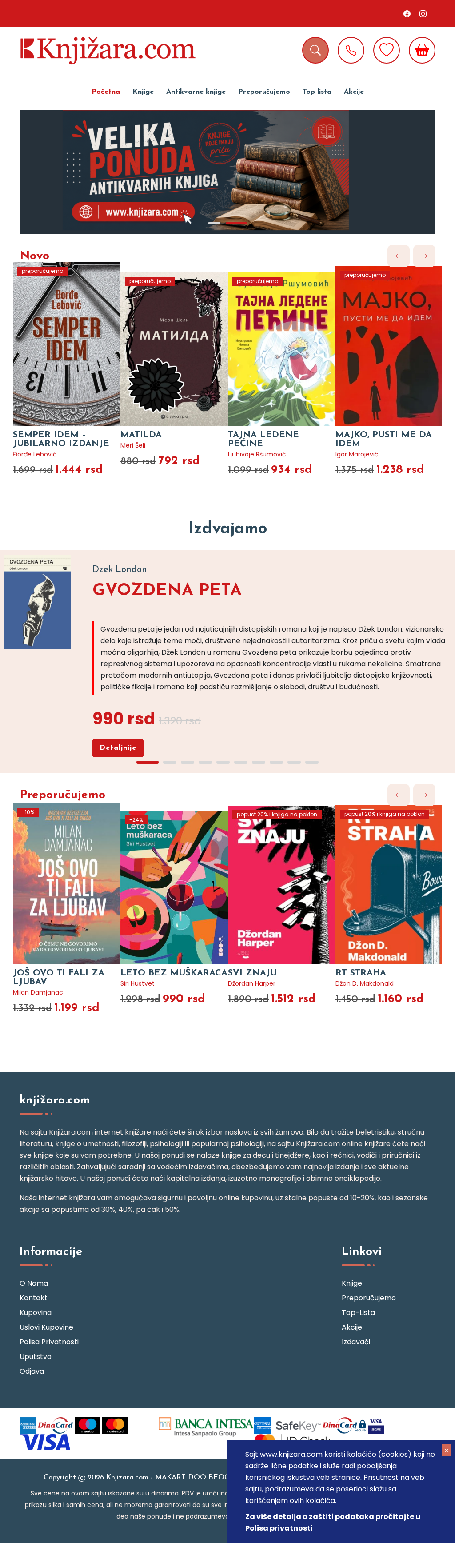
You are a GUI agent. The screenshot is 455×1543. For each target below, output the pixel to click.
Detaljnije (118, 748)
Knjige (143, 92)
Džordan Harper (251, 983)
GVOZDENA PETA (167, 591)
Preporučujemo (264, 92)
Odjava (32, 1371)
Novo (34, 256)
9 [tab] (294, 762)
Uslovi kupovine (46, 1327)
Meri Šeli (132, 445)
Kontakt (34, 1298)
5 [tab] (223, 762)
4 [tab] (205, 762)
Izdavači (356, 1342)
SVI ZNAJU (252, 973)
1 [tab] (214, 223)
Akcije (354, 92)
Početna (106, 92)
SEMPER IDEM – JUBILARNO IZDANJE (61, 439)
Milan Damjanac (38, 992)
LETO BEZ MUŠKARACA (174, 973)
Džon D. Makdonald (364, 983)
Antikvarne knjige (196, 92)
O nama (34, 1283)
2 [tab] (236, 223)
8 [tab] (276, 762)
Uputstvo (36, 1356)
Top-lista (317, 92)
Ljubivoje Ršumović (257, 454)
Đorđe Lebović (35, 454)
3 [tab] (187, 762)
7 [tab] (258, 762)
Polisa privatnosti (49, 1342)
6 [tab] (240, 762)
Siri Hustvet (137, 983)
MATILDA (141, 435)
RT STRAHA (360, 973)
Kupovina (36, 1312)
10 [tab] (312, 762)
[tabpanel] (227, 172)
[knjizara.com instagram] (423, 13)
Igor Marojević (357, 454)
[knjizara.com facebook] (407, 13)
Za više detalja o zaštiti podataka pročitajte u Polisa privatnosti (332, 1522)
